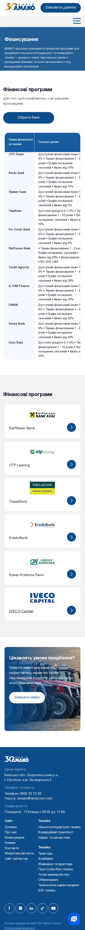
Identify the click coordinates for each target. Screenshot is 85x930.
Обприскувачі (48, 880)
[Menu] (76, 21)
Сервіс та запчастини (54, 837)
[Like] (9, 908)
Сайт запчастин (16, 859)
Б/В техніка (46, 890)
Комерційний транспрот (56, 832)
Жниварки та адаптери (55, 864)
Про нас (11, 832)
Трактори (45, 853)
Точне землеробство (53, 874)
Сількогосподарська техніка (59, 827)
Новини (10, 843)
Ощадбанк (18, 501)
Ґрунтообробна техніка (55, 869)
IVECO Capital (21, 611)
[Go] (71, 427)
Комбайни (45, 859)
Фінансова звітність (19, 853)
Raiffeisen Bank (22, 428)
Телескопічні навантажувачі (58, 885)
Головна (11, 827)
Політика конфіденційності (19, 928)
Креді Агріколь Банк (26, 574)
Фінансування (14, 837)
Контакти (12, 848)
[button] (61, 8)
